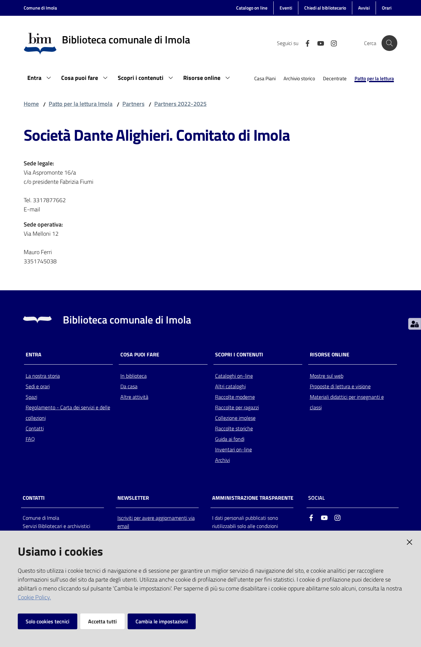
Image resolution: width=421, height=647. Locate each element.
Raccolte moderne (235, 397)
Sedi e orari (38, 386)
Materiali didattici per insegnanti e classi (347, 402)
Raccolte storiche (234, 428)
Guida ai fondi (229, 439)
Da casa (128, 386)
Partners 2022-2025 (180, 103)
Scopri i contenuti (239, 354)
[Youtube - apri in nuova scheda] (318, 43)
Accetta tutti (102, 621)
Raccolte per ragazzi (237, 407)
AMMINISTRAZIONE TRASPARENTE (252, 498)
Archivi (222, 460)
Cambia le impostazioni (162, 621)
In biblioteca (133, 376)
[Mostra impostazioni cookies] (414, 324)
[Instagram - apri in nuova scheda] (331, 43)
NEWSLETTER (133, 498)
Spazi (31, 397)
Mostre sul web (326, 376)
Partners (133, 103)
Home (31, 103)
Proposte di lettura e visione (340, 386)
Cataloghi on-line (234, 376)
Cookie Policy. (34, 597)
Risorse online (329, 354)
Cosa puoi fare (139, 354)
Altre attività (134, 397)
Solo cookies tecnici (47, 621)
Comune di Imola (40, 7)
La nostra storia (43, 376)
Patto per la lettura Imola (80, 103)
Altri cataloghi (230, 386)
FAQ (30, 439)
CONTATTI (34, 498)
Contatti (35, 428)
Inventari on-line (233, 449)
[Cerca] (389, 43)
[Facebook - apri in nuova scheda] (304, 43)
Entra (33, 354)
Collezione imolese (235, 418)
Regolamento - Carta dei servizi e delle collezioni (68, 412)
